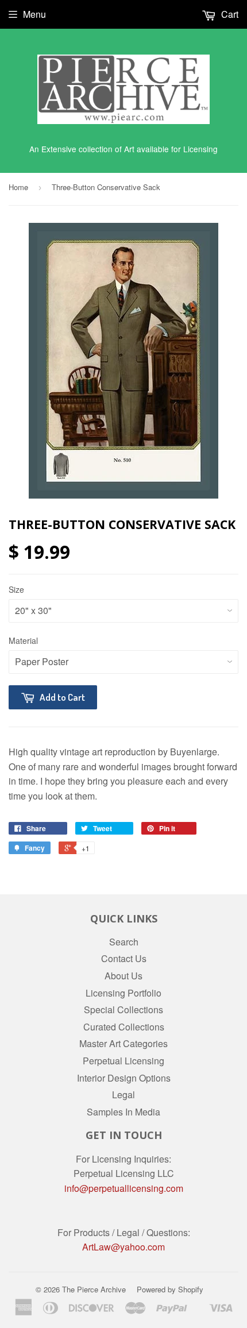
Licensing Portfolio (123, 992)
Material (23, 640)
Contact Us (123, 958)
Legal (123, 1094)
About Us (123, 975)
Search (123, 941)
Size (16, 589)
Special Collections (123, 1009)
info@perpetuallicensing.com (123, 1188)
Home (18, 187)
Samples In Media (123, 1111)
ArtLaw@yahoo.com (123, 1246)
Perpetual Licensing (123, 1060)
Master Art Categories (123, 1043)
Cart (228, 14)
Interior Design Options (124, 1077)
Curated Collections (123, 1026)
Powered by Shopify (170, 1289)
